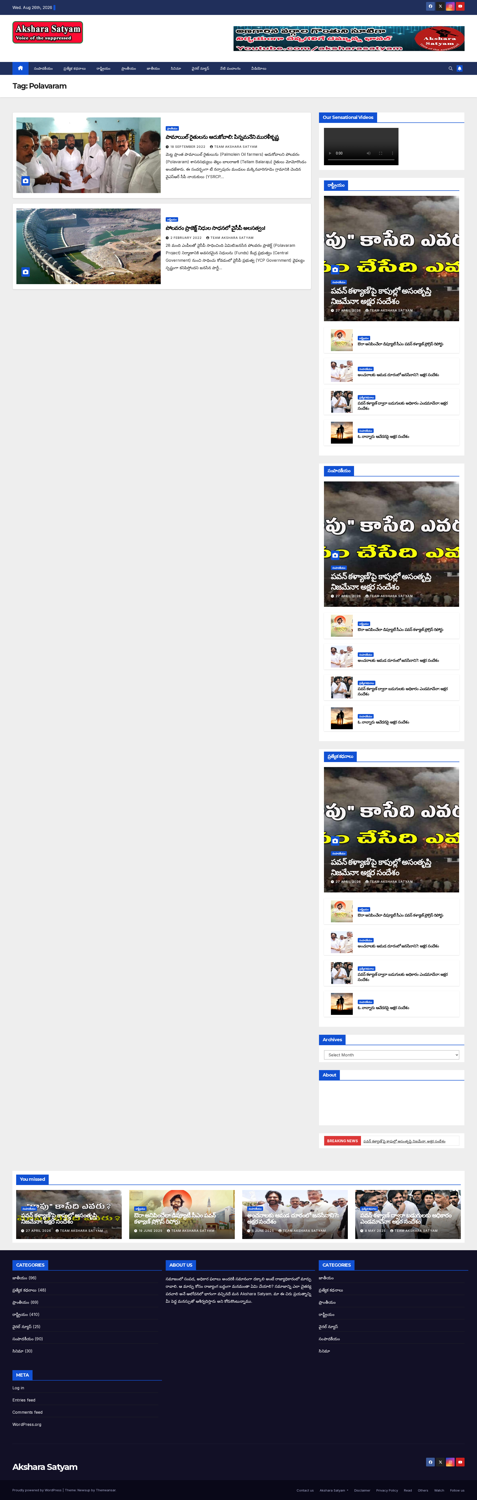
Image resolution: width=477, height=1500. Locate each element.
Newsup (84, 1490)
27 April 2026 (349, 310)
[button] (451, 68)
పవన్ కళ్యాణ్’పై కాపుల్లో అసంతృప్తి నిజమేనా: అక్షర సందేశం (404, 1141)
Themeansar (106, 1490)
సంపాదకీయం (43, 68)
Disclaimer (361, 1490)
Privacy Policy (386, 1490)
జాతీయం (153, 68)
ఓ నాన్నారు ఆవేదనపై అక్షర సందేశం (383, 436)
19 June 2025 (151, 1231)
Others (422, 1490)
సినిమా (176, 68)
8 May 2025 (376, 1231)
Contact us (305, 1490)
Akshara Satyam (44, 49)
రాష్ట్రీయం (104, 68)
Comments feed (27, 1412)
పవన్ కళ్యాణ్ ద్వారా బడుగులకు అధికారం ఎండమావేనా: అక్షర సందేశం (405, 1218)
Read (407, 1490)
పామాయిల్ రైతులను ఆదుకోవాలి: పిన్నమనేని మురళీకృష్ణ (222, 137)
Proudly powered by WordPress (37, 1490)
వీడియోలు (258, 68)
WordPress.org (26, 1424)
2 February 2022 (186, 238)
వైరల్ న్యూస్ (200, 68)
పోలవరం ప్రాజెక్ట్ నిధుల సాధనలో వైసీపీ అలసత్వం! (215, 228)
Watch (438, 1490)
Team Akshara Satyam (235, 147)
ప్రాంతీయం (128, 68)
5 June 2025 (263, 1231)
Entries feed (23, 1399)
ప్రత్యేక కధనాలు (75, 68)
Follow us (457, 1490)
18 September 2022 (188, 147)
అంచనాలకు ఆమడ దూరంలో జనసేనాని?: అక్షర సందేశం (398, 374)
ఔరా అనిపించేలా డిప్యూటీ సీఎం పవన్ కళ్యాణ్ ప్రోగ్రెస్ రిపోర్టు (400, 344)
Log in (18, 1387)
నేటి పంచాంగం (230, 68)
